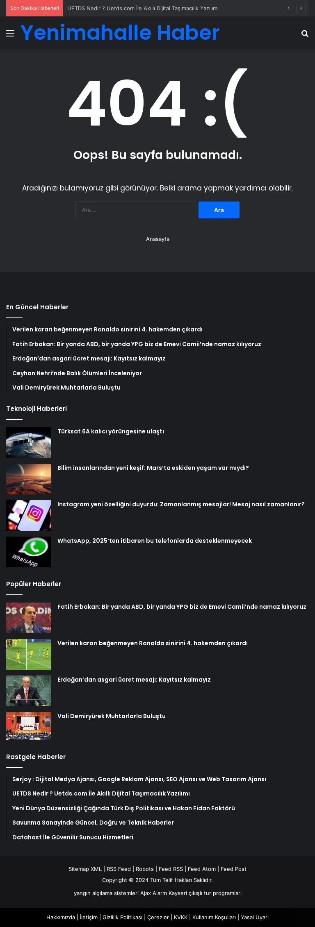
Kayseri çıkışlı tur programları (205, 893)
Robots (145, 869)
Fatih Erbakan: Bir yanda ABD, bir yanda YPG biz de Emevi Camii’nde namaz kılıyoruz (181, 607)
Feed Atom (202, 869)
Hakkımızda (60, 917)
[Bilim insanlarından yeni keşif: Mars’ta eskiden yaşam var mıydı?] (28, 479)
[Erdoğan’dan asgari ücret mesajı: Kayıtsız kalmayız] (28, 690)
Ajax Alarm (153, 893)
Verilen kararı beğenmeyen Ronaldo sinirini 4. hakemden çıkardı (152, 643)
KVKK (180, 917)
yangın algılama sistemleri (106, 893)
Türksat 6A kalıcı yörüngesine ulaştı (110, 431)
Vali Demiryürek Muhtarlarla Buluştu (111, 716)
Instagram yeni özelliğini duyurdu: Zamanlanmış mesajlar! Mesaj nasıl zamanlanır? (181, 504)
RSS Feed (119, 869)
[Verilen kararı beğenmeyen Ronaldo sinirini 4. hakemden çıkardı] (28, 654)
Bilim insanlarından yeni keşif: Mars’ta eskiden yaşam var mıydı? (153, 468)
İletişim (89, 917)
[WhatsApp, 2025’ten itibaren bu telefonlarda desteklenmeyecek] (28, 552)
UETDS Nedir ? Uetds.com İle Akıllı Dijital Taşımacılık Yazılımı (143, 8)
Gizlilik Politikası (122, 917)
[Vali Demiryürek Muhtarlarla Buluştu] (28, 726)
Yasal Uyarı (255, 917)
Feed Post (234, 869)
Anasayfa (157, 239)
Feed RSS (171, 869)
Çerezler (158, 917)
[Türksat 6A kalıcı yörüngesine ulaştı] (28, 442)
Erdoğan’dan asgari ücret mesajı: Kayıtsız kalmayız (134, 679)
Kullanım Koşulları (214, 917)
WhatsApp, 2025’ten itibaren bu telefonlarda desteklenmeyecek (154, 541)
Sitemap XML (85, 869)
